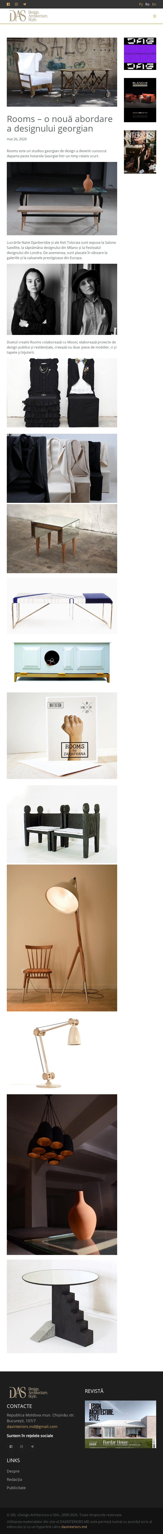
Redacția (14, 1479)
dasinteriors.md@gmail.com (32, 1426)
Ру (141, 4)
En (154, 4)
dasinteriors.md (74, 1526)
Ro (147, 4)
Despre (13, 1471)
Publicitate (16, 1487)
